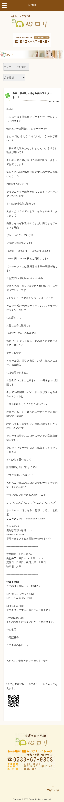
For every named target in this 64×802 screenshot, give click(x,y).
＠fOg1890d (25, 598)
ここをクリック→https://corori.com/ (25, 518)
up (53, 788)
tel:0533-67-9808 (15, 534)
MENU (32, 5)
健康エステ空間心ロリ (32, 20)
